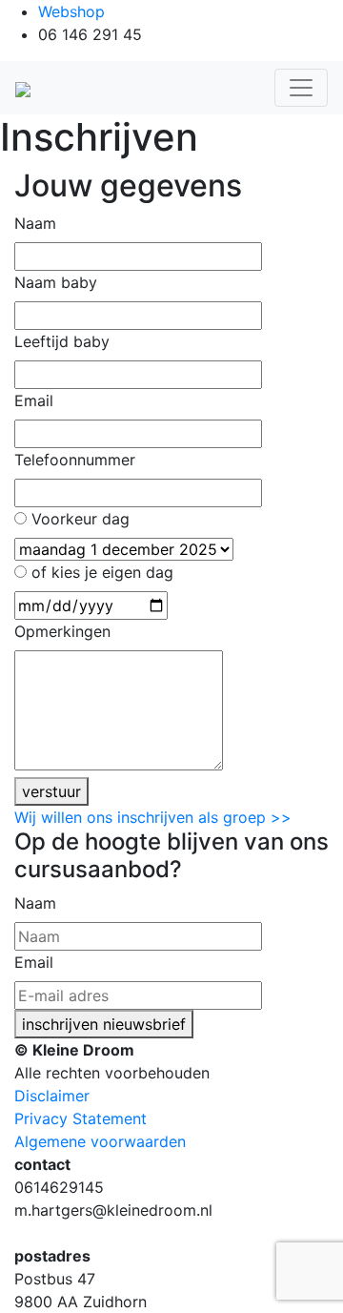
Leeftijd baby (62, 341)
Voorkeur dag (80, 518)
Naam (35, 223)
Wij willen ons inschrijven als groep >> (153, 817)
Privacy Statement (80, 1118)
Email (33, 400)
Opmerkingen (62, 631)
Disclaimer (52, 1095)
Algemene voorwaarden (100, 1141)
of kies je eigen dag (102, 572)
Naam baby (55, 282)
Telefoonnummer (74, 459)
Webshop (71, 11)
